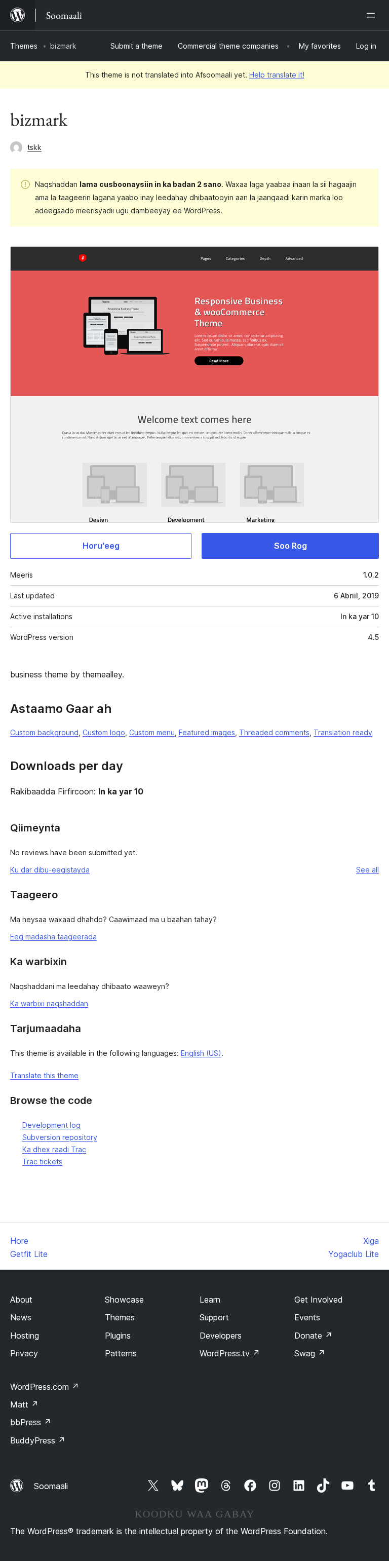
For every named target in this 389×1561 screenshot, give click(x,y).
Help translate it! (276, 74)
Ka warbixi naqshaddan (49, 1003)
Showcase (124, 1300)
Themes (23, 46)
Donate (313, 1335)
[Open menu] (373, 15)
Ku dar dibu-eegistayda (50, 869)
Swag (309, 1353)
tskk (34, 147)
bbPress (30, 1422)
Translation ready (343, 732)
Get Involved (318, 1300)
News (20, 1317)
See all (367, 869)
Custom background (44, 732)
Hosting (24, 1335)
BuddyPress (37, 1440)
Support (214, 1317)
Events (307, 1317)
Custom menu (152, 732)
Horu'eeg (101, 546)
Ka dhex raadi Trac (54, 1149)
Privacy (24, 1353)
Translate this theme (44, 1075)
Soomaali (51, 1486)
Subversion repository (59, 1137)
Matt (24, 1404)
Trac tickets (42, 1161)
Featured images (207, 732)
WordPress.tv (230, 1353)
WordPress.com (44, 1387)
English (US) (201, 1053)
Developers (221, 1335)
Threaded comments (274, 732)
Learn (210, 1300)
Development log (51, 1125)
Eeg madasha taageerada (53, 936)
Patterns (121, 1353)
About (21, 1300)
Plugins (118, 1335)
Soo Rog (290, 546)
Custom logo (104, 732)
